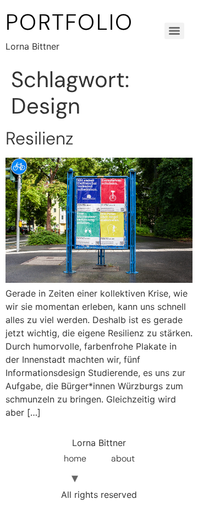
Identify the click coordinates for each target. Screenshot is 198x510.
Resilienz (39, 138)
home (75, 458)
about (123, 458)
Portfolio (70, 22)
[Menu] (174, 31)
